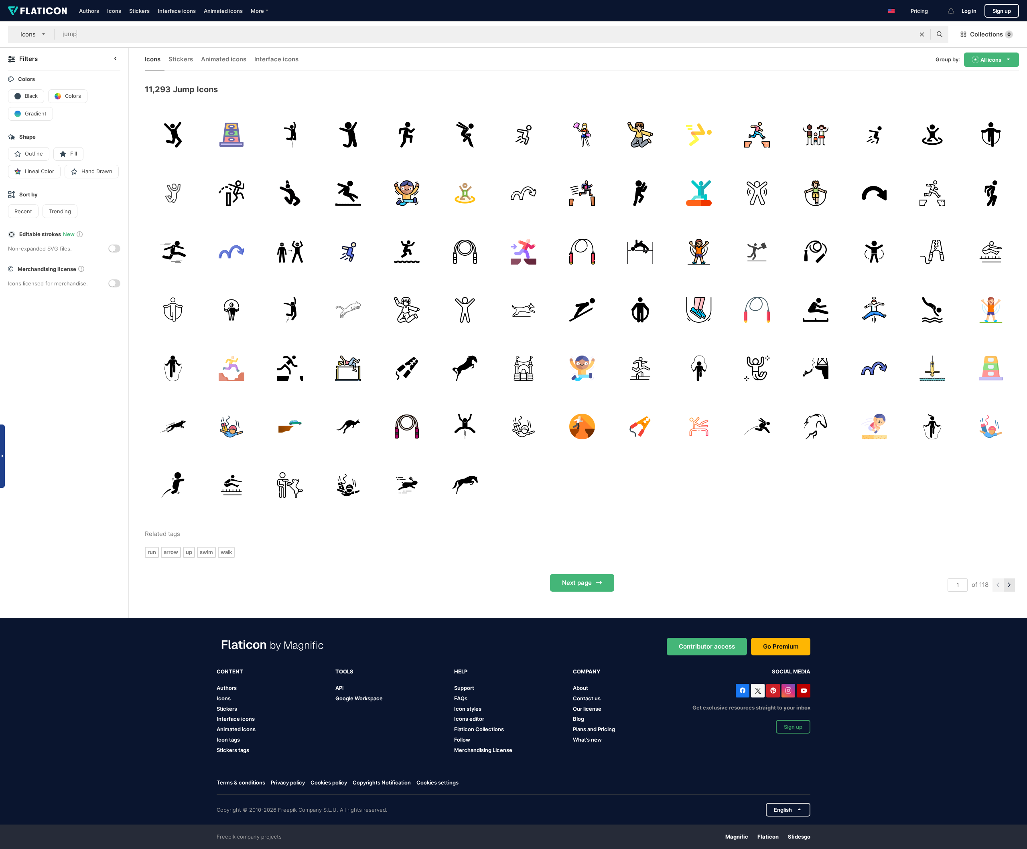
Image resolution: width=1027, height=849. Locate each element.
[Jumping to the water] (406, 251)
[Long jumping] (348, 193)
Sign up (1001, 11)
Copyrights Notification (382, 782)
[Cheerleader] (582, 135)
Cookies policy (329, 782)
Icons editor (469, 719)
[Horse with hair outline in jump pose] (816, 427)
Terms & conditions (241, 782)
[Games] (699, 368)
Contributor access (707, 646)
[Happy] (173, 135)
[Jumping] (465, 135)
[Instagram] (788, 690)
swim (206, 552)
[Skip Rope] (699, 310)
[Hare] (406, 485)
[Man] (290, 310)
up (189, 552)
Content (230, 671)
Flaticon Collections (479, 729)
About (580, 688)
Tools (344, 671)
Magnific (736, 836)
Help (460, 671)
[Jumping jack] (699, 251)
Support (464, 688)
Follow (462, 739)
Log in (969, 11)
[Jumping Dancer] (290, 193)
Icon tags (228, 739)
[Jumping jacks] (757, 193)
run (152, 552)
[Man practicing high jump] (640, 251)
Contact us (587, 698)
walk (226, 552)
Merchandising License (483, 750)
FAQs (460, 698)
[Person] (290, 135)
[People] (757, 251)
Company (586, 671)
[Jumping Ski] (582, 310)
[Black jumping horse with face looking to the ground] (465, 485)
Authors (89, 11)
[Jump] (406, 135)
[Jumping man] (348, 135)
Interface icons (177, 11)
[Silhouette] (524, 310)
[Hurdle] (640, 368)
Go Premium (780, 646)
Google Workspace (359, 698)
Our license (587, 708)
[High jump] (348, 368)
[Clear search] (922, 34)
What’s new (587, 739)
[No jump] (290, 485)
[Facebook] (742, 690)
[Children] (816, 135)
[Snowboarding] (699, 193)
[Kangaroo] (348, 427)
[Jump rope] (816, 193)
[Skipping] (232, 310)
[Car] (932, 251)
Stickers (139, 11)
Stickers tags (233, 750)
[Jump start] (406, 368)
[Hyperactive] (874, 310)
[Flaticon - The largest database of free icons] (37, 10)
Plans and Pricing (594, 729)
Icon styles (467, 708)
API (339, 688)
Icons (114, 11)
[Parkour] (524, 135)
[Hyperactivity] (406, 193)
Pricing (919, 11)
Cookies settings (437, 783)
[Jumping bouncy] (524, 368)
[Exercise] (232, 135)
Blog (578, 719)
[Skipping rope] (991, 135)
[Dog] (173, 427)
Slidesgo (799, 836)
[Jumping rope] (465, 251)
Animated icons (223, 11)
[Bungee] (932, 368)
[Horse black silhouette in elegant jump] (465, 368)
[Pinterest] (773, 690)
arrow (171, 552)
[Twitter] (758, 690)
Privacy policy (288, 782)
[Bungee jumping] (232, 427)
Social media (791, 671)
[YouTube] (803, 690)
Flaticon (768, 836)
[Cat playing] (348, 310)
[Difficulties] (757, 135)
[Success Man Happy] (640, 193)
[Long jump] (991, 251)
